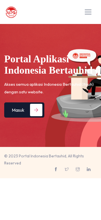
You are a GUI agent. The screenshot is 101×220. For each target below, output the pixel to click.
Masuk (18, 110)
